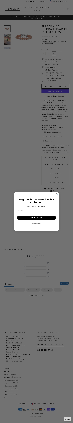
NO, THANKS (36, 223)
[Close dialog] (57, 194)
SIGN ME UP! (36, 218)
